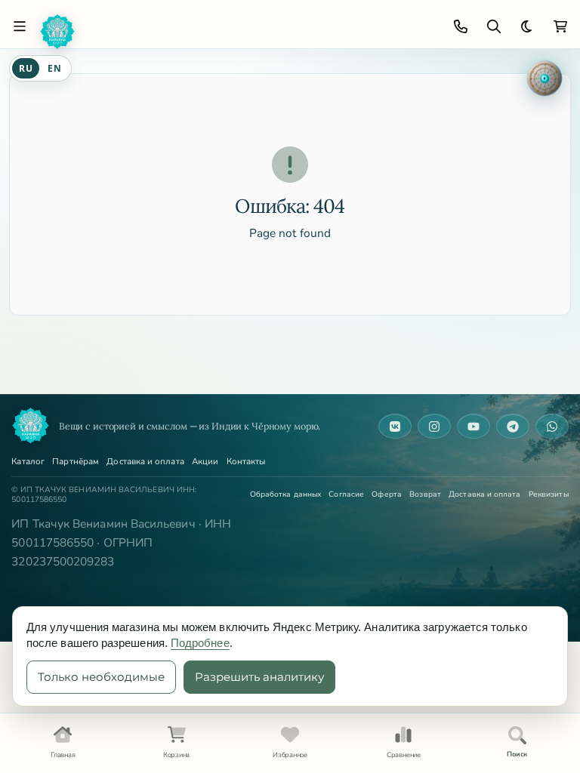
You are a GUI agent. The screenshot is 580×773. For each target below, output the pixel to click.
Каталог (28, 462)
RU (25, 68)
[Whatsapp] (552, 426)
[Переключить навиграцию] (19, 26)
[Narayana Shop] (237, 32)
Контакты (246, 462)
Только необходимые (101, 677)
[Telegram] (512, 426)
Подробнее (200, 642)
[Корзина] (560, 26)
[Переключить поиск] (494, 26)
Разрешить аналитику (259, 677)
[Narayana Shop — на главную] (30, 426)
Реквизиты (549, 494)
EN (54, 68)
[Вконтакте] (395, 426)
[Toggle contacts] (460, 26)
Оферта (386, 494)
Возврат (425, 494)
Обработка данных (285, 494)
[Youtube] (473, 426)
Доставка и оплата (145, 462)
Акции (205, 462)
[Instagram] (434, 426)
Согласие (346, 494)
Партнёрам (75, 462)
